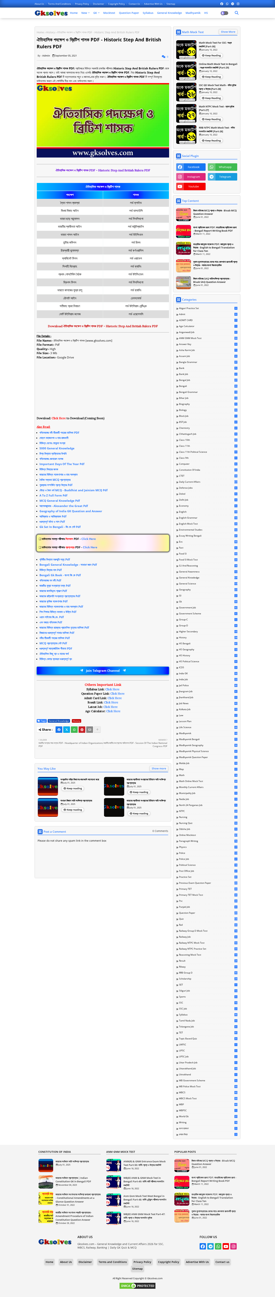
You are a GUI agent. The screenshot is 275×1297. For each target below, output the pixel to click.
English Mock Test (208, 523)
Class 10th (208, 440)
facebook (193, 167)
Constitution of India (208, 469)
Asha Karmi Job (207, 350)
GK (95, 13)
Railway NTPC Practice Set (208, 948)
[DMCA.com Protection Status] (137, 1288)
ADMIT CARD (207, 320)
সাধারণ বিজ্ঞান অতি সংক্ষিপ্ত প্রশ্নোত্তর (76, 800)
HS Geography (208, 649)
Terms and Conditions (60, 3)
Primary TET (208, 888)
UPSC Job (207, 1056)
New (84, 13)
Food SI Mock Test (208, 559)
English (208, 511)
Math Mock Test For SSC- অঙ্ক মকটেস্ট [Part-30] (215, 44)
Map (207, 769)
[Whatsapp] (74, 729)
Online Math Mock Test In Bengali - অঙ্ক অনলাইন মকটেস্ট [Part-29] (218, 65)
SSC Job (207, 1008)
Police (208, 853)
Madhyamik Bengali (208, 739)
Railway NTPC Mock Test (208, 942)
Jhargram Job (207, 691)
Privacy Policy (82, 3)
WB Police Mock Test (208, 1086)
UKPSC (207, 1044)
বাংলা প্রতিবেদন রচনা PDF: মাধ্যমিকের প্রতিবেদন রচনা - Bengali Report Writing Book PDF (215, 229)
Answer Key (207, 344)
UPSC (207, 1050)
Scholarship (208, 978)
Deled (207, 493)
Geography (208, 589)
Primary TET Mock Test (208, 894)
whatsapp (225, 167)
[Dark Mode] (236, 13)
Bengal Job (208, 380)
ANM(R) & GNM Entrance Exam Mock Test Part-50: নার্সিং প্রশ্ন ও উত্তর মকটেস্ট (144, 1163)
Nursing (208, 817)
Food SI (208, 553)
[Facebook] (59, 729)
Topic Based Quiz (207, 1038)
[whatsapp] (227, 3)
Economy (207, 505)
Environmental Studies (208, 529)
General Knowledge (169, 13)
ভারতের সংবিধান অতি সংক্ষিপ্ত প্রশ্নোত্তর (72, 1161)
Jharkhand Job (208, 697)
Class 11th (208, 445)
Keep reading (74, 788)
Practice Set (208, 877)
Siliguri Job (208, 990)
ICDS (207, 667)
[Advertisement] (103, 390)
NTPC (208, 811)
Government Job (208, 607)
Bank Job (207, 374)
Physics (208, 847)
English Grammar (208, 517)
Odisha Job (207, 829)
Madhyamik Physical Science (207, 751)
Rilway (208, 966)
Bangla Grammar (208, 362)
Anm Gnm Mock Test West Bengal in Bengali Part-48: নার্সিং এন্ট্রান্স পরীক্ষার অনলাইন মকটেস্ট (144, 1199)
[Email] (89, 729)
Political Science (208, 865)
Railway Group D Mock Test (208, 930)
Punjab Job (207, 906)
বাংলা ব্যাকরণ (207, 1128)
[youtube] (226, 1246)
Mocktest (109, 13)
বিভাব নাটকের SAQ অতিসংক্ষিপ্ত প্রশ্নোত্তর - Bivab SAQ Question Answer (211, 280)
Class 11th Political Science (208, 451)
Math (208, 775)
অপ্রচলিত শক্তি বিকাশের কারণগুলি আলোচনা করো (79, 779)
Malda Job (208, 763)
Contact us (135, 3)
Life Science (208, 727)
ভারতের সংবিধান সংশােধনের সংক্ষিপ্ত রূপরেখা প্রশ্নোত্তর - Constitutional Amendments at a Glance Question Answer (78, 1198)
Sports (207, 996)
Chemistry (207, 428)
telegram (225, 176)
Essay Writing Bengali (208, 535)
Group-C (207, 619)
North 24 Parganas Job (207, 805)
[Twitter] (66, 729)
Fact (207, 547)
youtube (193, 186)
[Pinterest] (82, 729)
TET (208, 1032)
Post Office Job (207, 871)
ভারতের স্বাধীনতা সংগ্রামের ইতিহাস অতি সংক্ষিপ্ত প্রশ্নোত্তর (146, 781)
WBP (208, 1104)
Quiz (208, 918)
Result (208, 960)
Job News (208, 703)
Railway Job (207, 936)
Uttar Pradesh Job (207, 1062)
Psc (208, 900)
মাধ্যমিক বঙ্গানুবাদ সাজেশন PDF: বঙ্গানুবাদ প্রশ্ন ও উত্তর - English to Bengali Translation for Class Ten (214, 247)
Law (207, 715)
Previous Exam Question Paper (208, 883)
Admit (207, 314)
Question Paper (129, 13)
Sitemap (170, 3)
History (50, 32)
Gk (208, 601)
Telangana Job (207, 1026)
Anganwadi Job (207, 332)
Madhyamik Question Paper (208, 757)
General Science (208, 583)
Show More (228, 31)
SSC (208, 1002)
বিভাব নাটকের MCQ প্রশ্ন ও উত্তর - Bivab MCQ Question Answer (215, 212)
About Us (40, 3)
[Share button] (97, 729)
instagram (193, 176)
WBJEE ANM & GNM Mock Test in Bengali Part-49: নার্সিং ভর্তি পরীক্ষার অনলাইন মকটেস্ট (143, 1181)
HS (206, 13)
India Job (208, 679)
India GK (208, 673)
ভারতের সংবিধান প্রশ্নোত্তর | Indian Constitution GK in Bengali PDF (73, 1179)
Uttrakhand (207, 1074)
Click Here (69, 539)
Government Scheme (207, 613)
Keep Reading (213, 55)
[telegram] (232, 3)
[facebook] (221, 3)
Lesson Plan (207, 721)
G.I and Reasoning (208, 565)
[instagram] (238, 3)
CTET (208, 475)
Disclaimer (99, 3)
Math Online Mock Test (208, 781)
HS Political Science (207, 661)
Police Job (207, 859)
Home (74, 13)
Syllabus (148, 13)
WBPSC (207, 1110)
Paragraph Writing (208, 841)
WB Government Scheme (207, 1080)
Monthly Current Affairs (208, 787)
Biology (208, 410)
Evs (208, 541)
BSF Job (207, 422)
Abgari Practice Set (207, 308)
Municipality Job (207, 793)
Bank (207, 368)
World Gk (208, 1116)
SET (207, 984)
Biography (207, 404)
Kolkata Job (208, 709)
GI (207, 595)
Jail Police (208, 685)
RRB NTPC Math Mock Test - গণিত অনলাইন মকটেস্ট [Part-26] (217, 129)
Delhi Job (207, 499)
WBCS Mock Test (208, 1098)
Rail (208, 924)
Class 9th (207, 457)
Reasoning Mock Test (208, 954)
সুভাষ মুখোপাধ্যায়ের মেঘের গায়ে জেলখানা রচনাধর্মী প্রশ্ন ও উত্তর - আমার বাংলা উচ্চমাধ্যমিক (215, 263)
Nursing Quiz (208, 823)
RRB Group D (208, 972)
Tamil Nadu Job (208, 1020)
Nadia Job (207, 799)
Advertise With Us (153, 3)
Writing (208, 1122)
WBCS (208, 1092)
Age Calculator (207, 326)
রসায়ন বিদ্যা (207, 1134)
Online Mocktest (208, 835)
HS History (208, 655)
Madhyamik (193, 13)
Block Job (207, 416)
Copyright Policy (116, 3)
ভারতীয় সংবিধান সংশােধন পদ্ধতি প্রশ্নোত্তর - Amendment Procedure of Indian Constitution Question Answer (74, 1216)
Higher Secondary (208, 631)
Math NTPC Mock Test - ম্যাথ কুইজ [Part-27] (216, 108)
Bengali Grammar (208, 392)
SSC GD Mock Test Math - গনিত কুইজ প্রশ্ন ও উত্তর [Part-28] (217, 87)
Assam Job (207, 356)
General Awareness (208, 571)
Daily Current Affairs (208, 481)
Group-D (207, 625)
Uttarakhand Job (208, 1068)
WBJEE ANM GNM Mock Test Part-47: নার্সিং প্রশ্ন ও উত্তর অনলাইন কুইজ (144, 1216)
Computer (207, 463)
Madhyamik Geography (208, 745)
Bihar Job (208, 398)
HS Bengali (208, 643)
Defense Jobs (207, 487)
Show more (159, 768)
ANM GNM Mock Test (208, 338)
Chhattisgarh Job (207, 434)
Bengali (208, 386)
